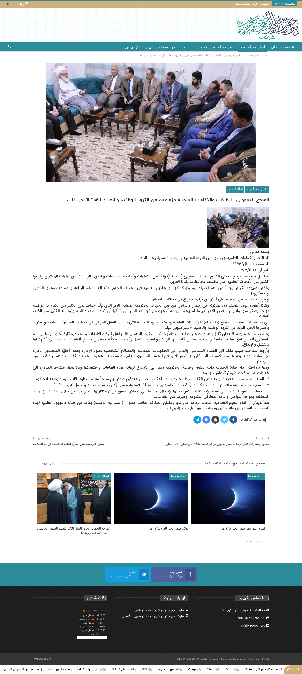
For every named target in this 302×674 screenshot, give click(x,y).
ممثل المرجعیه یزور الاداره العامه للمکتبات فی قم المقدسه (68, 443)
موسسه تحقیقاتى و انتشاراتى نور (149, 47)
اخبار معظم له (254, 47)
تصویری (264, 4)
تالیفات (189, 47)
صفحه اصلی (280, 47)
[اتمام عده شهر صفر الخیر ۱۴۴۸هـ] (228, 498)
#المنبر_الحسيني (203, 669)
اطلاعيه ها (235, 189)
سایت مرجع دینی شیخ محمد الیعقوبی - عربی (155, 610)
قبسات (265, 669)
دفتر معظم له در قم (218, 47)
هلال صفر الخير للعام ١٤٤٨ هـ (165, 669)
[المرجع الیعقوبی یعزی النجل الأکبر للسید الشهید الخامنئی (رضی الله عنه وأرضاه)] (74, 498)
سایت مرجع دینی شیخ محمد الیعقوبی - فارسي (154, 616)
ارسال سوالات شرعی (245, 4)
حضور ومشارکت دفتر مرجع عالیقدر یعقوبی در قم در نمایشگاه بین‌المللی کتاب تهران (217, 443)
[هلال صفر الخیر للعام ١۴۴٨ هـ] (151, 498)
